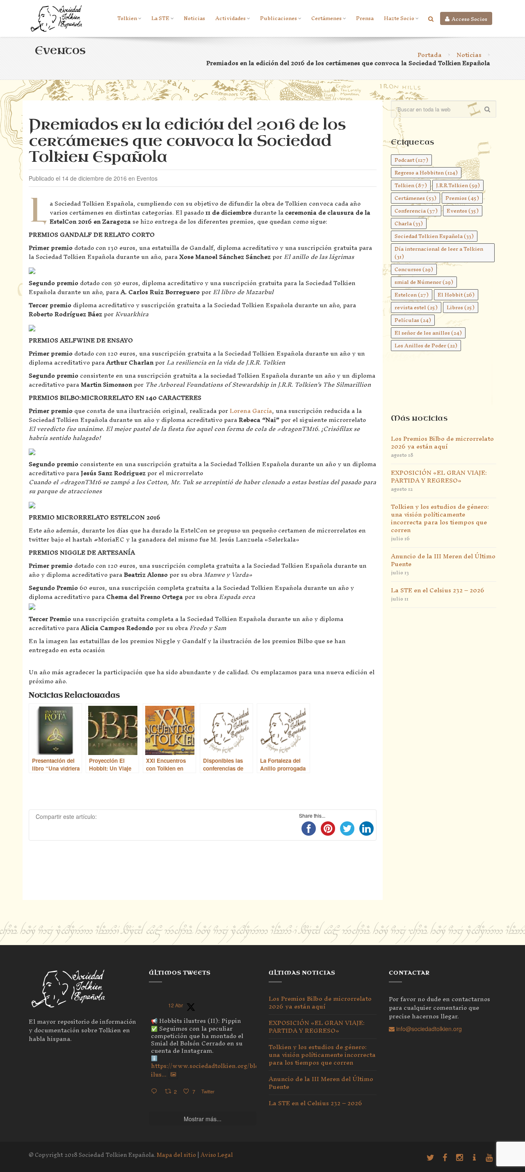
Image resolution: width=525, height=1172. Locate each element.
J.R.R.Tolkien (458, 185)
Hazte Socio (399, 18)
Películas (413, 320)
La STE (160, 18)
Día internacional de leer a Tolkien (439, 252)
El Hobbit (456, 294)
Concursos (414, 269)
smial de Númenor (424, 282)
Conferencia (416, 210)
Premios (462, 198)
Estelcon (412, 294)
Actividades (230, 18)
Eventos (463, 210)
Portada (430, 54)
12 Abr (175, 1005)
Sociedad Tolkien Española (434, 236)
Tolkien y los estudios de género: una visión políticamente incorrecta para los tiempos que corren (440, 518)
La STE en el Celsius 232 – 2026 (437, 590)
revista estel (416, 307)
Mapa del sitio (176, 1155)
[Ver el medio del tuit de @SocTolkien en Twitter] (173, 1074)
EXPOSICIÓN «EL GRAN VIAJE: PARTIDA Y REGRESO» (439, 476)
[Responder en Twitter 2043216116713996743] (156, 1091)
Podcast (411, 159)
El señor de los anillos (428, 332)
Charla (409, 223)
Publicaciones (278, 18)
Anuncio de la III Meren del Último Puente (443, 560)
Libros (461, 307)
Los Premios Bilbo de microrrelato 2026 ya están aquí (442, 442)
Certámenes (326, 18)
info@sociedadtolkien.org (428, 1029)
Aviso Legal (217, 1155)
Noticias (194, 18)
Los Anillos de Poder (426, 345)
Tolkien (127, 18)
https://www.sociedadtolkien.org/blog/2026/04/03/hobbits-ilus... (238, 1070)
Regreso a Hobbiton (426, 172)
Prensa (365, 18)
